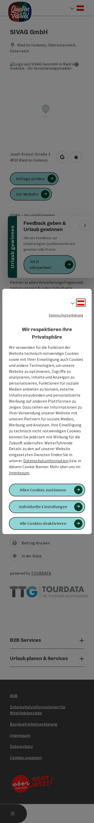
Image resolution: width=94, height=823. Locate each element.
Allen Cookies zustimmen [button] (43, 489)
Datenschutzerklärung (66, 315)
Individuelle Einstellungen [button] (43, 506)
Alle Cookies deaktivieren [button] (43, 523)
